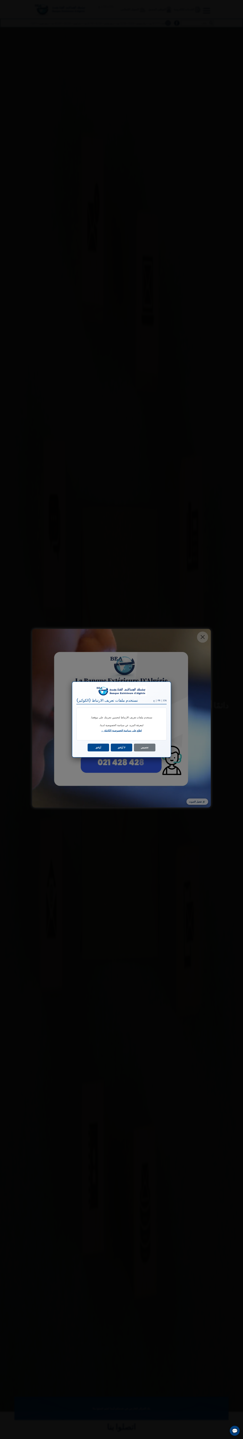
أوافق (98, 747)
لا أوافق (121, 747)
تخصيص (144, 747)
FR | (160, 700)
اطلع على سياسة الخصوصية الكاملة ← (121, 730)
